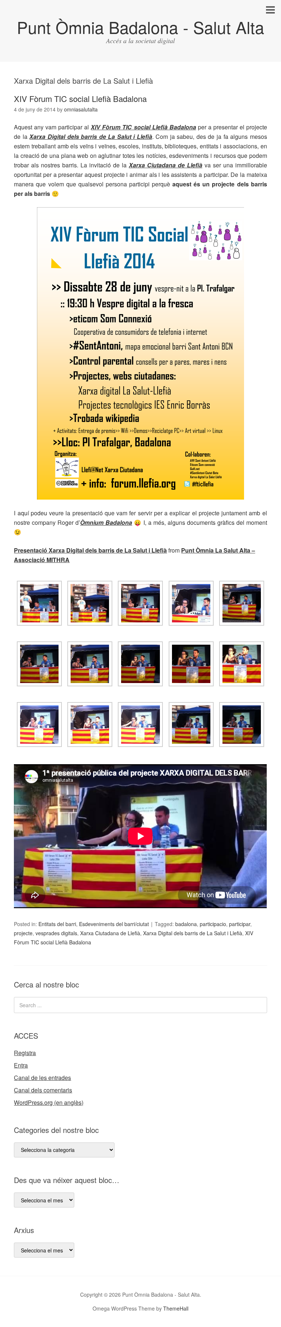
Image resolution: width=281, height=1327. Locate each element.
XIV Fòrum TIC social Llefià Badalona (80, 98)
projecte (23, 933)
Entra (21, 1065)
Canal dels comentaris (43, 1090)
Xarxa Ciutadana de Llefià (165, 165)
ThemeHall (175, 1308)
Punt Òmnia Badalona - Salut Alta (140, 27)
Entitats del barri (57, 924)
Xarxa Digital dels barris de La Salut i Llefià (90, 136)
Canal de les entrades (42, 1077)
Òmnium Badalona (106, 522)
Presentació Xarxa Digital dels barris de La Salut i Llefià (90, 550)
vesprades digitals (56, 933)
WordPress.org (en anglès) (48, 1102)
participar (239, 924)
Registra (25, 1053)
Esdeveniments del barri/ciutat (114, 924)
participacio (213, 924)
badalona (186, 924)
